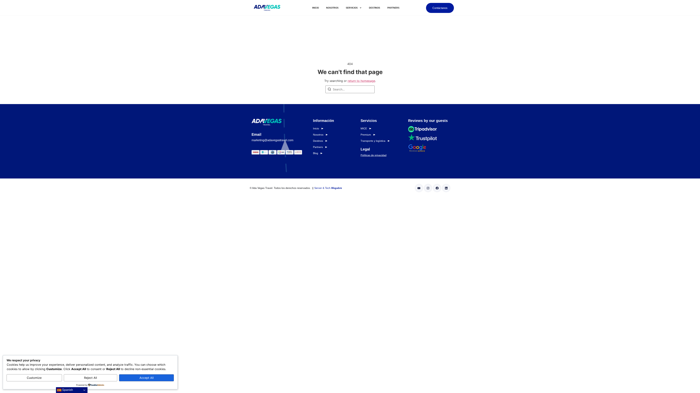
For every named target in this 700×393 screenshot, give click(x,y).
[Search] (329, 90)
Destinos (374, 8)
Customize (34, 378)
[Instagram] (428, 188)
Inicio (315, 8)
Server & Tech (328, 187)
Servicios (352, 8)
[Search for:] (350, 89)
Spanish (67, 389)
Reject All (90, 378)
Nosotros (332, 8)
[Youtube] (419, 188)
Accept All (146, 378)
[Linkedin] (446, 188)
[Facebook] (437, 188)
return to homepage (361, 81)
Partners (393, 8)
